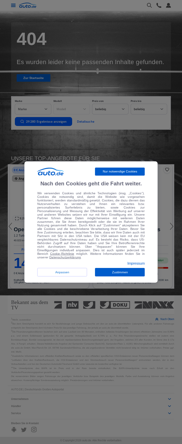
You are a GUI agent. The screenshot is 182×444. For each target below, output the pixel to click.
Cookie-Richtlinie (62, 253)
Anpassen (62, 272)
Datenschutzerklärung (65, 257)
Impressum (136, 263)
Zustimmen (120, 272)
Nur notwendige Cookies (120, 171)
